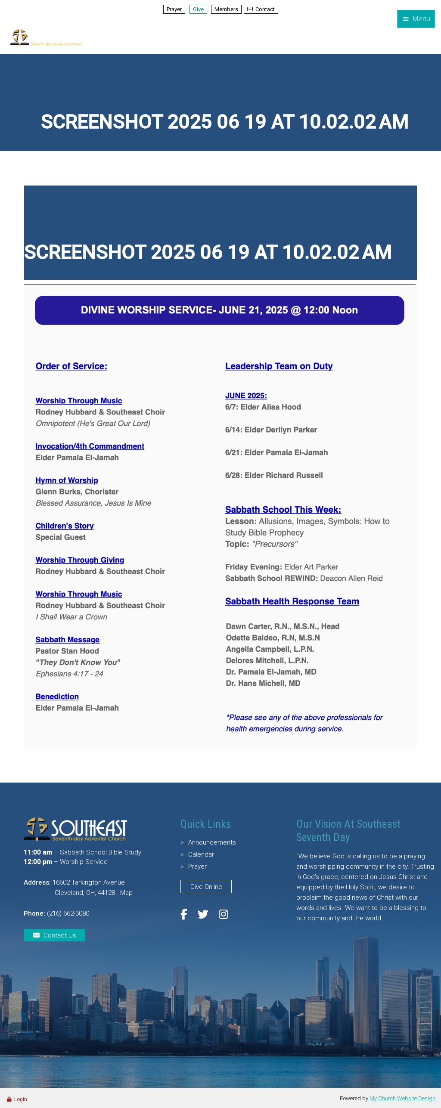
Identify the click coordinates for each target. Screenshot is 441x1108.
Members (226, 9)
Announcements (212, 842)
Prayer (174, 9)
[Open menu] (416, 19)
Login (20, 1099)
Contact (265, 9)
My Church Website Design (402, 1098)
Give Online (206, 887)
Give (198, 9)
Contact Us (59, 935)
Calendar (201, 854)
